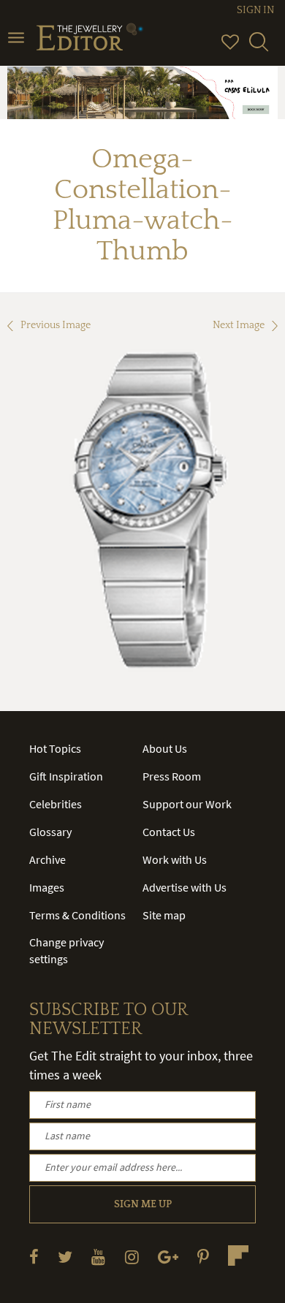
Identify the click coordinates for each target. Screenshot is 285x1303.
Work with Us (174, 859)
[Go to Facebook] (34, 1256)
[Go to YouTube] (98, 1256)
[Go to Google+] (168, 1256)
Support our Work (187, 804)
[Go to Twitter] (65, 1256)
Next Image (239, 325)
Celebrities (55, 804)
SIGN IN (255, 10)
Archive (47, 859)
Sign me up (143, 1204)
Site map (164, 915)
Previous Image (55, 325)
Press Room (171, 776)
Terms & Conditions (77, 915)
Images (46, 887)
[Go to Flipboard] (238, 1255)
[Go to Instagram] (132, 1256)
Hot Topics (55, 748)
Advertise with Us (184, 887)
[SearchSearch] (258, 48)
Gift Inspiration (66, 776)
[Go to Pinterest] (203, 1256)
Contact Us (168, 831)
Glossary (50, 831)
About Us (164, 748)
